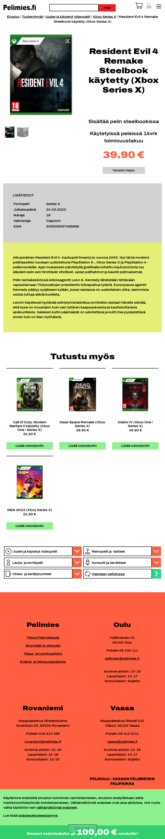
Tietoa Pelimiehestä (43, 637)
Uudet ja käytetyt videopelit (67, 16)
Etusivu (13, 16)
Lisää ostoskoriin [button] (29, 445)
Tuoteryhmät (32, 16)
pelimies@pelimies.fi (122, 658)
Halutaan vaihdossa (108, 574)
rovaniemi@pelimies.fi (43, 741)
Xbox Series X (104, 16)
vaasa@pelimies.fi (122, 741)
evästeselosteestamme (38, 815)
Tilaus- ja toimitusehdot (43, 653)
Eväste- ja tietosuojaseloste (43, 661)
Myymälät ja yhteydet (43, 645)
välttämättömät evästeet (56, 807)
